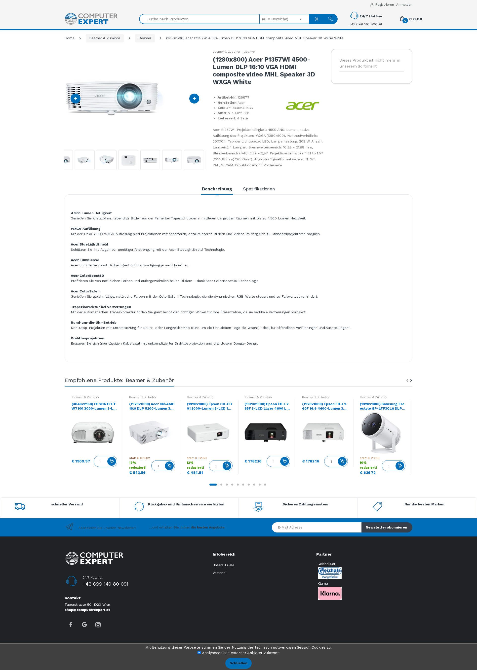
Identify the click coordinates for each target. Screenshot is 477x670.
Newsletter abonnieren (386, 527)
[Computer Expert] (91, 18)
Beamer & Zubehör (104, 38)
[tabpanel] (94, 432)
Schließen (238, 663)
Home (69, 38)
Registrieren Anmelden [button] (393, 4)
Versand (219, 573)
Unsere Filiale (223, 565)
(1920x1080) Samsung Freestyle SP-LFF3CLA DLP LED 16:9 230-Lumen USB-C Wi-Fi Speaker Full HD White (382, 406)
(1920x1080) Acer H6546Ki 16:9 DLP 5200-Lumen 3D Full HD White (151, 406)
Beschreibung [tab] (217, 188)
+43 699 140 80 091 (105, 584)
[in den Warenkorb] (111, 461)
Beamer (145, 38)
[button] (285, 19)
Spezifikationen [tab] (259, 188)
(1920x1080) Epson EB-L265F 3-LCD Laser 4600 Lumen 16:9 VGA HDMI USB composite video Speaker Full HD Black (266, 406)
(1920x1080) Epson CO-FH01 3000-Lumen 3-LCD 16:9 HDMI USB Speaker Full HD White (209, 406)
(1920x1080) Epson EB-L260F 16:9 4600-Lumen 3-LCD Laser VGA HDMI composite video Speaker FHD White (324, 406)
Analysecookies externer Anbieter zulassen (240, 653)
